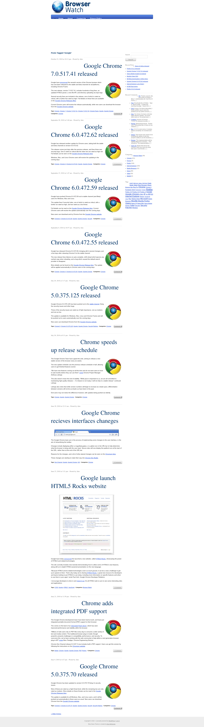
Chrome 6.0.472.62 (71, 164)
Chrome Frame (94, 111)
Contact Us (81, 18)
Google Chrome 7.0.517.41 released (86, 69)
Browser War (129, 187)
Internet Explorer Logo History (135, 84)
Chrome (57, 111)
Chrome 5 (57, 326)
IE (145, 194)
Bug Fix (135, 187)
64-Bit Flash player (132, 86)
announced (64, 82)
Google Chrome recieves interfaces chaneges (85, 416)
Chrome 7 (63, 111)
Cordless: (134, 119)
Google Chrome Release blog (84, 265)
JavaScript (71, 587)
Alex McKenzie (111, 724)
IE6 (147, 194)
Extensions (138, 189)
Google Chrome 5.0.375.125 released (85, 291)
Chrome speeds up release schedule (84, 346)
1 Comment (117, 219)
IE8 (149, 194)
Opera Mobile (148, 203)
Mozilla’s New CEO (132, 76)
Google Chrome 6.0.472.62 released (84, 130)
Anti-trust (144, 183)
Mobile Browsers (132, 168)
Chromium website (79, 646)
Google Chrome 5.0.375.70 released (84, 670)
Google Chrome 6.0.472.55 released (84, 238)
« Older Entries (56, 714)
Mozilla (134, 201)
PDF (80, 650)
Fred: (132, 108)
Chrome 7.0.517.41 (71, 111)
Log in (118, 721)
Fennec (129, 161)
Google (101, 111)
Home (61, 18)
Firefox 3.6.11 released (133, 68)
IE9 (152, 194)
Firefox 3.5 (128, 192)
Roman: (133, 140)
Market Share (136, 199)
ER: (140, 96)
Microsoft (144, 199)
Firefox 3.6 (136, 192)
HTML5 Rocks (101, 559)
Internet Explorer (131, 166)
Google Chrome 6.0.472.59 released (84, 183)
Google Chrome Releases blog (82, 154)
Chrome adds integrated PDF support (82, 607)
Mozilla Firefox (144, 201)
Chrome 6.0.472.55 (71, 271)
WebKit (129, 176)
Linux (126, 198)
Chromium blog (110, 454)
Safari (128, 173)
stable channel (94, 304)
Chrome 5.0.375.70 (66, 705)
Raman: (133, 123)
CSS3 (56, 587)
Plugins (84, 650)
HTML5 (66, 587)
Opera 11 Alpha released (142, 66)
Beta (139, 185)
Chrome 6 (63, 164)
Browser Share (146, 185)
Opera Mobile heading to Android (136, 74)
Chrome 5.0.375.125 (67, 326)
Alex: (132, 114)
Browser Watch (87, 587)
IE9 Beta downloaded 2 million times (137, 79)
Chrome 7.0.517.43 (83, 111)
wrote (81, 373)
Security (90, 218)
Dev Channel (58, 462)
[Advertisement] (102, 35)
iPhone (142, 196)
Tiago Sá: (134, 146)
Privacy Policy (96, 18)
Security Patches (93, 326)
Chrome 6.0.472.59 (66, 218)
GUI (79, 462)
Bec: (132, 129)
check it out (80, 581)
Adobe (56, 650)
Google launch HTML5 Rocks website (83, 482)
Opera (128, 171)
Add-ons (135, 183)
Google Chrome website (65, 107)
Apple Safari (134, 185)
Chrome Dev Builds (91, 458)
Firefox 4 (143, 192)
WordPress (112, 721)
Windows (135, 208)
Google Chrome (108, 111)
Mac (130, 199)
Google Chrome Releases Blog (65, 101)
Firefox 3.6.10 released (133, 89)
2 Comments (117, 164)
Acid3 (131, 183)
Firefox (129, 163)
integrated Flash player (78, 626)
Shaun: (133, 134)
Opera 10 (134, 203)
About (70, 18)
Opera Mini (140, 203)
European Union (130, 190)
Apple (149, 183)
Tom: (132, 103)
